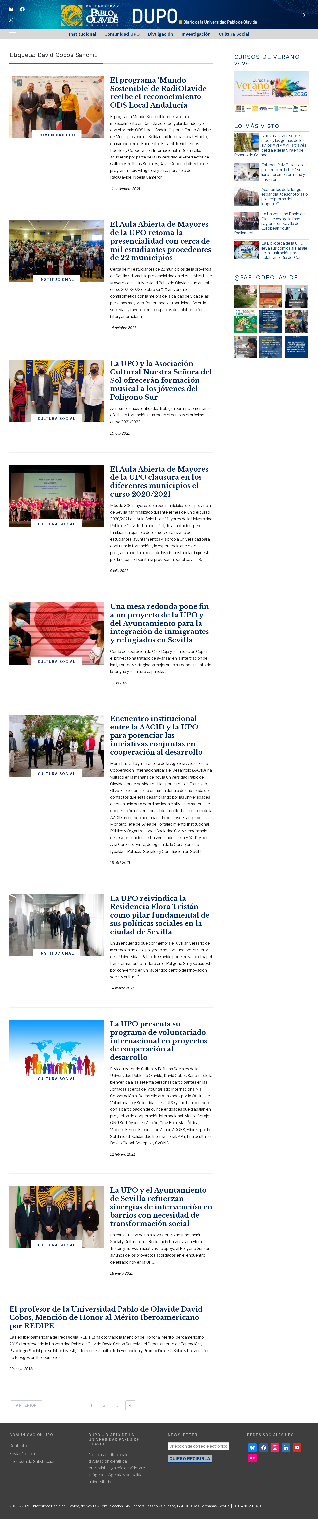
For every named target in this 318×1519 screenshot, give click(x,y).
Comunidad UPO (122, 34)
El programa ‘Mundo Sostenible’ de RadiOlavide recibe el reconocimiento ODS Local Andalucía (158, 92)
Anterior (26, 1405)
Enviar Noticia (22, 1453)
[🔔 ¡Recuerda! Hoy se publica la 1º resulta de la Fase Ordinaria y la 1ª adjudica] (296, 321)
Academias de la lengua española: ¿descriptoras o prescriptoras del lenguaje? (284, 196)
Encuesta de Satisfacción (32, 1461)
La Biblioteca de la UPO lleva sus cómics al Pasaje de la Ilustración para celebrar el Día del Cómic (284, 250)
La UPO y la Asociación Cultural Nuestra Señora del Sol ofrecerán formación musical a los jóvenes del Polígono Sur (161, 380)
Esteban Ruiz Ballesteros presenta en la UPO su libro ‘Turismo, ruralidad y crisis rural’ (284, 172)
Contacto (18, 1445)
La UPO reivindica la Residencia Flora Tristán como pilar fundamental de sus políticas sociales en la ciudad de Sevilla (160, 915)
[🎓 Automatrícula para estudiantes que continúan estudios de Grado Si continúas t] (270, 321)
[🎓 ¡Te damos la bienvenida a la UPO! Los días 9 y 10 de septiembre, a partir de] (245, 321)
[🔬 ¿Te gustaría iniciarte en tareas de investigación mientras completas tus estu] (270, 347)
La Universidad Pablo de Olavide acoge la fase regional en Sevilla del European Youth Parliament (269, 223)
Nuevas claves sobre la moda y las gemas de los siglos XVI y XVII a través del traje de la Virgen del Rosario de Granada (270, 145)
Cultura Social (234, 34)
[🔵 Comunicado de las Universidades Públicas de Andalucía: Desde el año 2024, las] (296, 347)
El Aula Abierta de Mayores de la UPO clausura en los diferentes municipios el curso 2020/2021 (159, 481)
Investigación (196, 34)
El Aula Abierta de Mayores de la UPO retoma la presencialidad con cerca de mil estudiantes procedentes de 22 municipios (160, 241)
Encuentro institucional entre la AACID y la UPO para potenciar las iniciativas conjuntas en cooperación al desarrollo (156, 735)
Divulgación (160, 34)
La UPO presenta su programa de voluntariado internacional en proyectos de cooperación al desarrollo (158, 1041)
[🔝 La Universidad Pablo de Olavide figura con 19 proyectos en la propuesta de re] (245, 347)
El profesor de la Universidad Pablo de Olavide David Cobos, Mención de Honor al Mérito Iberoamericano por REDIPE (106, 1317)
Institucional (82, 34)
